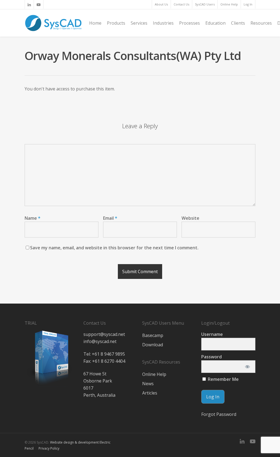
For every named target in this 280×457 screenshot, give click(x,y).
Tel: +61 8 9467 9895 (104, 354)
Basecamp (152, 335)
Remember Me (223, 379)
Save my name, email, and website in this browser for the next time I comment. (114, 248)
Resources (261, 23)
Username (212, 334)
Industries (163, 23)
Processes (189, 23)
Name (32, 218)
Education (215, 23)
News (148, 384)
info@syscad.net (99, 341)
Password (211, 357)
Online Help (229, 4)
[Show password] (247, 366)
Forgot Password (218, 414)
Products (116, 23)
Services (139, 23)
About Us (161, 4)
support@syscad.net (104, 334)
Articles (149, 393)
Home (95, 23)
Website (190, 218)
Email (110, 218)
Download (152, 345)
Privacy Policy (49, 448)
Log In (248, 4)
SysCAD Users (205, 4)
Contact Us (181, 4)
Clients (238, 23)
